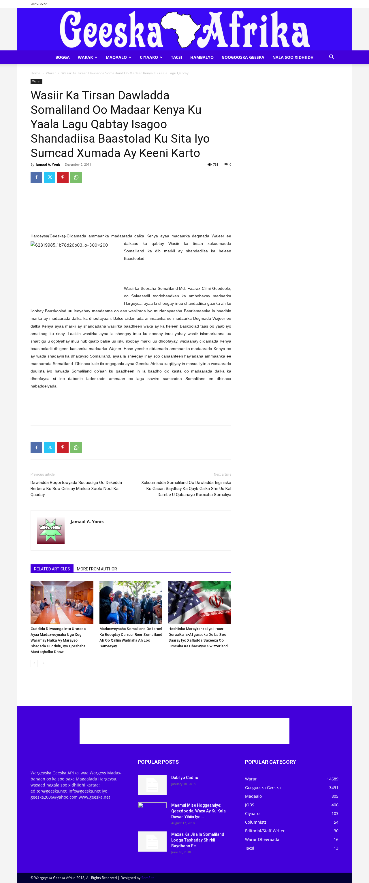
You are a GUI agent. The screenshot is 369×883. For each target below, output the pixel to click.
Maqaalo (116, 57)
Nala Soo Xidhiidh (293, 57)
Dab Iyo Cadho (184, 777)
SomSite (148, 877)
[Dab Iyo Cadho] (152, 785)
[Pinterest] (63, 177)
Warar (85, 57)
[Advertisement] (130, 202)
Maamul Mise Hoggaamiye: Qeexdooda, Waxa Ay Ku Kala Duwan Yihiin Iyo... (198, 811)
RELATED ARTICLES (52, 569)
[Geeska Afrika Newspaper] (184, 29)
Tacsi (176, 57)
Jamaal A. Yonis (48, 164)
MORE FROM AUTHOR (97, 569)
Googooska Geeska (243, 57)
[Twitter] (49, 177)
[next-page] (43, 663)
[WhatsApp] (76, 177)
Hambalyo (202, 57)
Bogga (62, 57)
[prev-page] (34, 663)
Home (35, 73)
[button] (331, 57)
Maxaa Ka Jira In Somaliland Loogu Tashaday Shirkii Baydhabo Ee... (197, 840)
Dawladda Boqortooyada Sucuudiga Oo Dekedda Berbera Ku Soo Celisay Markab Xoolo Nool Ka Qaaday (76, 488)
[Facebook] (36, 177)
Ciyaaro (149, 57)
